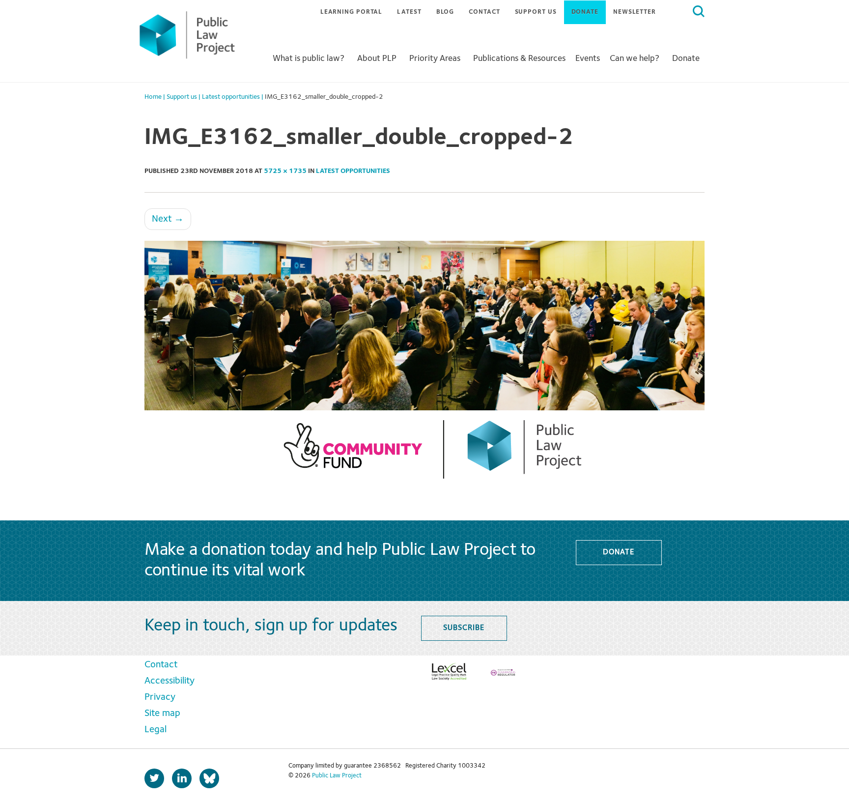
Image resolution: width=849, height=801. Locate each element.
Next (168, 219)
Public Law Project (337, 775)
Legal (155, 730)
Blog (445, 12)
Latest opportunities (353, 171)
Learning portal (351, 12)
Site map (162, 713)
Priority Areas (434, 58)
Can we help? (634, 58)
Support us (536, 12)
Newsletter (634, 12)
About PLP (376, 58)
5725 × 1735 (285, 171)
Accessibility (169, 681)
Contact (484, 12)
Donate (584, 12)
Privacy (159, 697)
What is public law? (308, 58)
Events (587, 58)
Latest (409, 12)
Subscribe (463, 628)
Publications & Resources (519, 58)
